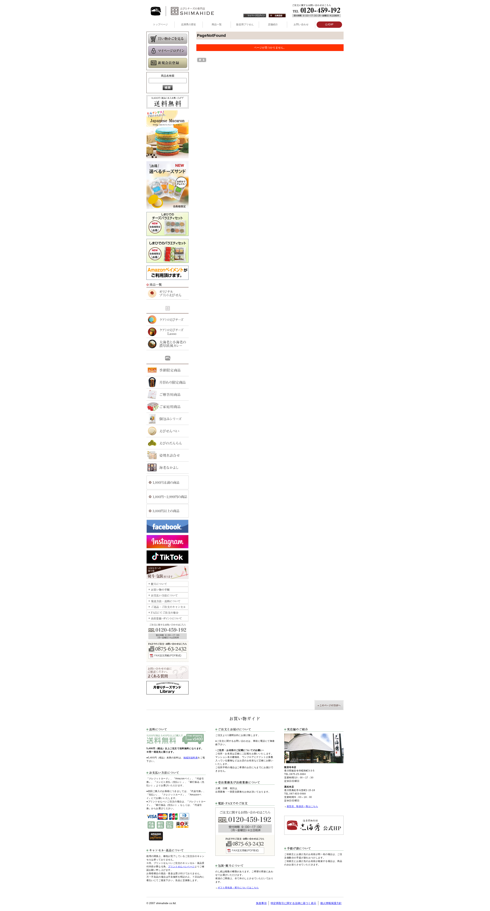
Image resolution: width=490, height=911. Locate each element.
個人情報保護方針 (331, 903)
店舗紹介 (273, 24)
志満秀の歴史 (188, 24)
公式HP (329, 24)
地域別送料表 (190, 757)
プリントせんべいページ (181, 866)
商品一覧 (217, 24)
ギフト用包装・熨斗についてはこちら (238, 887)
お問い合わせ (301, 24)
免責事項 (261, 903)
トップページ (160, 24)
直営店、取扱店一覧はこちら (302, 806)
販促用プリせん (245, 24)
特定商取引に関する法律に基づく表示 (293, 903)
